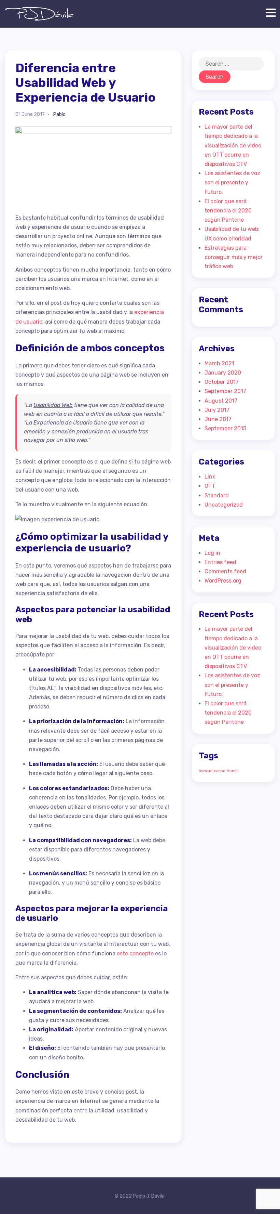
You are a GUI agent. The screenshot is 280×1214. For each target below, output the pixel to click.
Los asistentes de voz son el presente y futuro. (232, 182)
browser (206, 771)
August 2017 (221, 400)
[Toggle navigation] (269, 12)
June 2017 (218, 419)
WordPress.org (223, 580)
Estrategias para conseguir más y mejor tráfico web (234, 257)
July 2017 (217, 410)
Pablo (59, 114)
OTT (210, 486)
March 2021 (219, 363)
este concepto (135, 953)
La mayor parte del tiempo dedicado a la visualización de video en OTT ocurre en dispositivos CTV (233, 145)
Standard (217, 495)
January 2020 (223, 372)
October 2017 (222, 382)
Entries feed (220, 562)
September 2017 (225, 391)
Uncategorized (224, 504)
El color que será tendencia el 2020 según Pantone (228, 210)
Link (210, 476)
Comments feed (225, 571)
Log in (212, 553)
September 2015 (225, 428)
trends (232, 771)
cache (219, 771)
